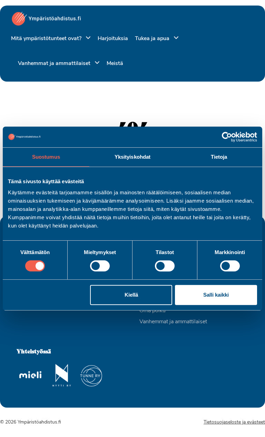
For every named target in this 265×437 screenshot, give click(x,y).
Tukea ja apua (153, 38)
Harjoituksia (113, 38)
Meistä (115, 63)
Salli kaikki (216, 295)
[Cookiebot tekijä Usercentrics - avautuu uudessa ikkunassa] (227, 137)
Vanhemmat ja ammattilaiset (55, 63)
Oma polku (152, 311)
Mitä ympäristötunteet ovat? (47, 38)
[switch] (100, 265)
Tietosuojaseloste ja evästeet (234, 422)
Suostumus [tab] (46, 157)
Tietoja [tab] (219, 157)
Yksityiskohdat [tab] (132, 157)
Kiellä (131, 295)
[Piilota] (87, 38)
